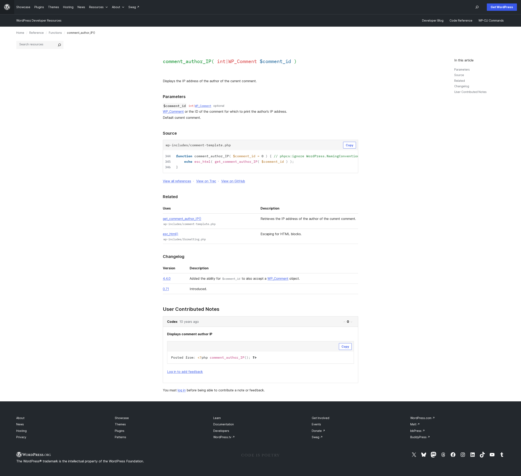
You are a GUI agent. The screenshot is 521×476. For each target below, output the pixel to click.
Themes (120, 424)
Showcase (122, 418)
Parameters (462, 69)
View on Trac (206, 181)
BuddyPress (420, 437)
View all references (177, 181)
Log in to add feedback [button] (185, 372)
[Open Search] (477, 7)
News (20, 424)
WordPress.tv (224, 437)
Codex (172, 322)
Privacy (21, 437)
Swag (317, 437)
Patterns (120, 437)
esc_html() (170, 234)
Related (459, 80)
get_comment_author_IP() (182, 219)
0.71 (166, 289)
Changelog (461, 86)
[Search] (59, 45)
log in (182, 390)
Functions (55, 32)
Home (20, 32)
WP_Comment (203, 106)
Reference (36, 32)
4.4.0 (167, 278)
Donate (318, 430)
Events (316, 424)
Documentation (223, 424)
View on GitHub (233, 181)
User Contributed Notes (470, 92)
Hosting (21, 430)
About (20, 418)
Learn (217, 418)
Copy (349, 145)
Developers (221, 430)
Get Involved (320, 418)
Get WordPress (502, 7)
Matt (415, 424)
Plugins (119, 430)
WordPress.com (422, 418)
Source (459, 75)
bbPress (417, 430)
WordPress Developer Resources (38, 20)
